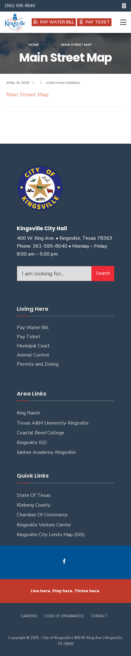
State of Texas (34, 495)
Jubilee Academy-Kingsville (46, 452)
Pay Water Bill (33, 327)
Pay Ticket (28, 336)
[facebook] (124, 6)
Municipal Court (33, 345)
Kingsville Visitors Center (44, 525)
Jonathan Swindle (62, 82)
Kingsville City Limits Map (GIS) (51, 534)
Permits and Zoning (37, 364)
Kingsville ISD (32, 442)
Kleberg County (33, 505)
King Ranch (28, 413)
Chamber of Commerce (42, 514)
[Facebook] (64, 561)
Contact (99, 616)
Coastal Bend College (40, 432)
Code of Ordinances (63, 616)
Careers (29, 616)
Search (103, 273)
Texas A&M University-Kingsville (53, 423)
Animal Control (33, 355)
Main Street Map (27, 94)
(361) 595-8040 (20, 6)
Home (34, 44)
